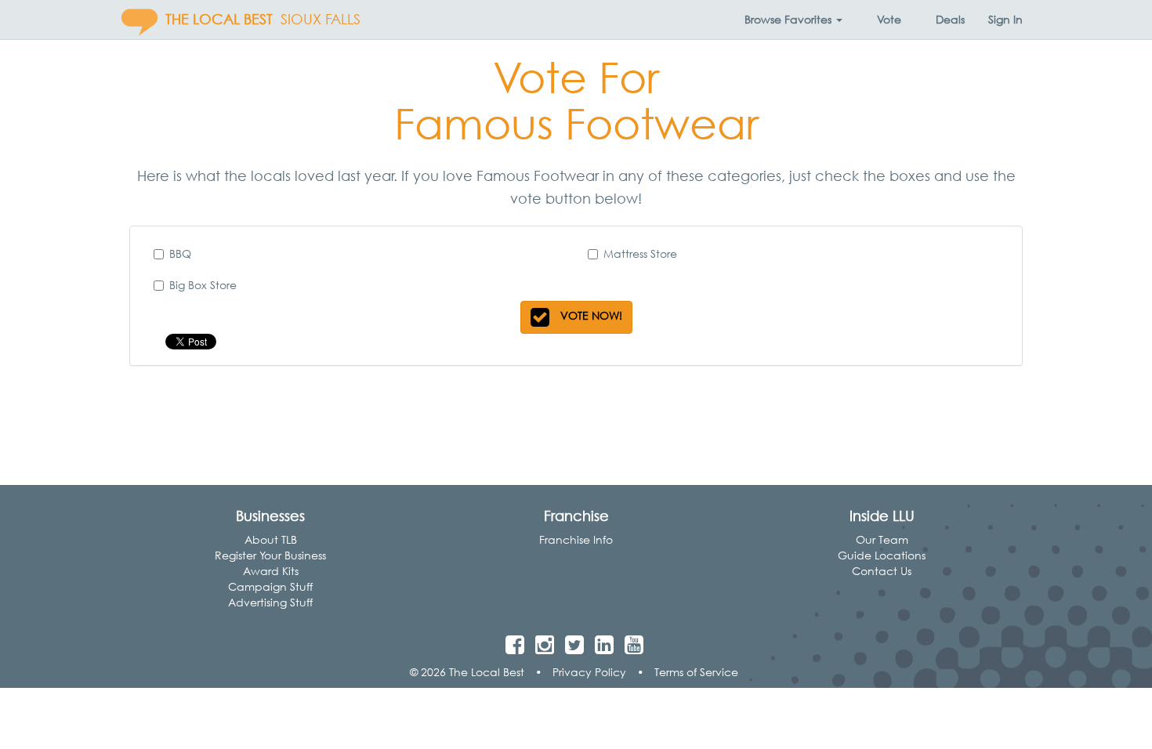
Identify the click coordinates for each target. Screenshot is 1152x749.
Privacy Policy (589, 671)
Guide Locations (882, 555)
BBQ (180, 253)
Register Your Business (270, 555)
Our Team (882, 539)
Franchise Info (576, 539)
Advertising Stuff (270, 602)
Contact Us (881, 570)
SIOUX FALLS (320, 19)
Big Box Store (203, 284)
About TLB (271, 539)
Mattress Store (640, 253)
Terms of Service (696, 671)
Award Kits (271, 570)
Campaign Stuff (270, 586)
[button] (793, 19)
